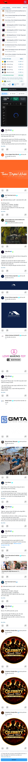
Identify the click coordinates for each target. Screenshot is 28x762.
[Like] (14, 150)
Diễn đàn (10, 84)
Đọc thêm (3, 146)
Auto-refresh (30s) (16, 84)
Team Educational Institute (12, 555)
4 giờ (6, 633)
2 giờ (6, 378)
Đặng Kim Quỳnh (10, 72)
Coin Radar (8, 482)
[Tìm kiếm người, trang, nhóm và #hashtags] (25, 2)
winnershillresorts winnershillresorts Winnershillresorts (14, 220)
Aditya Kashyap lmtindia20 (12, 335)
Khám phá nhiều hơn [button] (6, 756)
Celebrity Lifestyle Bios (11, 630)
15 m (6, 131)
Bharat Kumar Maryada (11, 441)
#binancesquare (17, 543)
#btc (9, 545)
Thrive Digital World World (12, 154)
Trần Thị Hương (10, 61)
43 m (6, 197)
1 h (5, 224)
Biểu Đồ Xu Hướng (16, 99)
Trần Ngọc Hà (9, 67)
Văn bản (13, 93)
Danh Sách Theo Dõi (23, 99)
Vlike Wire (7, 130)
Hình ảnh (22, 93)
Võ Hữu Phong (10, 64)
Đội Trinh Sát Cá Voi (10, 195)
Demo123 (9, 81)
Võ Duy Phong (10, 69)
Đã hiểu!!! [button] (14, 759)
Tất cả (5, 93)
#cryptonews (4, 545)
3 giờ (6, 533)
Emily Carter (8, 400)
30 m (6, 157)
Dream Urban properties (11, 276)
